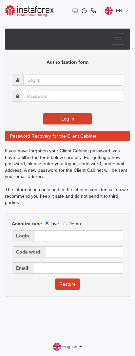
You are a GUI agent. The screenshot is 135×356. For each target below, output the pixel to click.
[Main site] (75, 11)
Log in (67, 119)
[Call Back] (93, 11)
